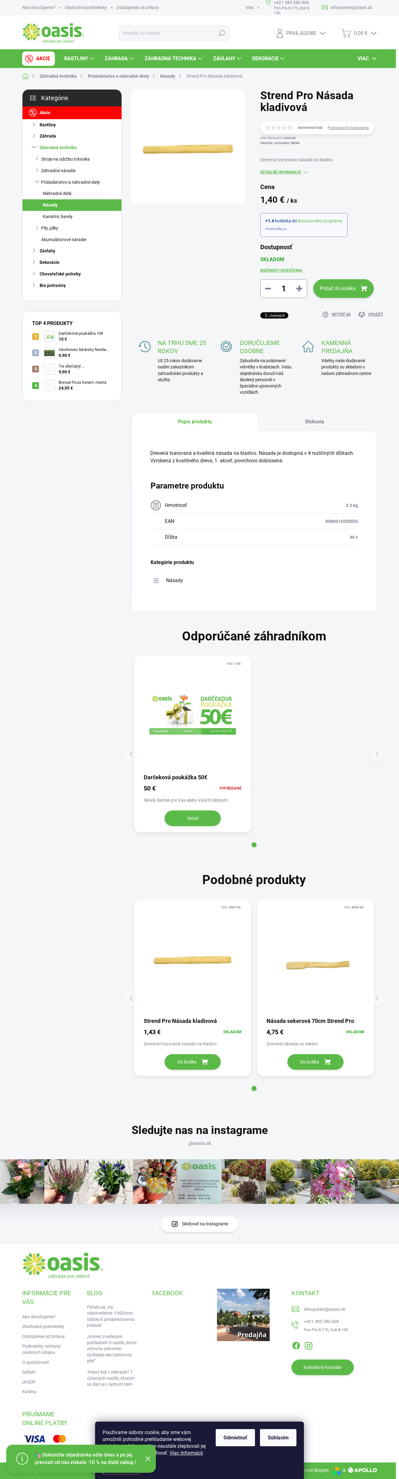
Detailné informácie (280, 172)
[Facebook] (296, 1344)
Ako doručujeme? (38, 7)
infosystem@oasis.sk (324, 1309)
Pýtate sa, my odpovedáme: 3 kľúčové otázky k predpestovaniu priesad (110, 1316)
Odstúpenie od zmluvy (137, 7)
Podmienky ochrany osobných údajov (41, 1349)
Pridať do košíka (338, 288)
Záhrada (48, 136)
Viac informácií (186, 1453)
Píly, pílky (49, 228)
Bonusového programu (320, 220)
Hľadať (221, 33)
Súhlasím (278, 1438)
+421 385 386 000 (321, 1321)
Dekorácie (50, 262)
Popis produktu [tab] (195, 422)
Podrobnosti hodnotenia (348, 128)
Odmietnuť (235, 1438)
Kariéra (29, 1391)
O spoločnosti (35, 1362)
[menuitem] (38, 58)
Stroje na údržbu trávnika (65, 159)
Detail (192, 818)
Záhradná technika (58, 147)
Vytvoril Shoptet (313, 1470)
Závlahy (47, 250)
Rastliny (48, 124)
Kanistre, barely (58, 216)
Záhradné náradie (58, 170)
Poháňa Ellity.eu (276, 229)
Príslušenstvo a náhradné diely (70, 182)
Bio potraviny (53, 285)
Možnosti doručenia (281, 270)
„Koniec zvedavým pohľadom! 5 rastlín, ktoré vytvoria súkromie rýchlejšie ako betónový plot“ (112, 1348)
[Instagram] (308, 1344)
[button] (254, 845)
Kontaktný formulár (323, 1367)
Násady (50, 204)
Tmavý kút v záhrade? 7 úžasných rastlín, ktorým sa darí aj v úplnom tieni (110, 1378)
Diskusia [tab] (314, 422)
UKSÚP (29, 1381)
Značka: (280, 143)
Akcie (45, 112)
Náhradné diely (57, 193)
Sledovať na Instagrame (205, 1223)
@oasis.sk (199, 1143)
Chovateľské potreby (60, 273)
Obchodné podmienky (86, 7)
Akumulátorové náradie (63, 239)
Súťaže (29, 1372)
